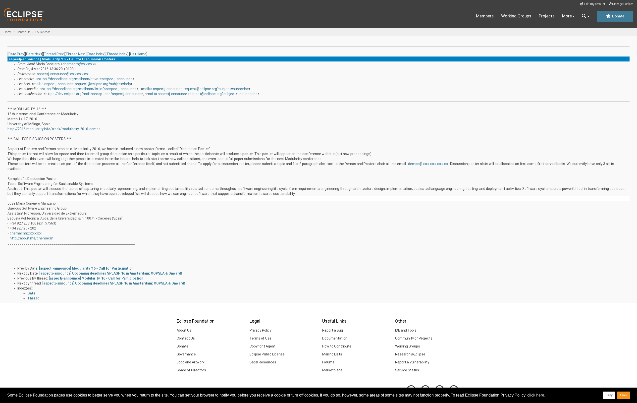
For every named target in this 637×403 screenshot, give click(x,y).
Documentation (334, 338)
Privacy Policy (260, 330)
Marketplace (332, 370)
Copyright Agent (262, 346)
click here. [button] (536, 395)
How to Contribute (336, 346)
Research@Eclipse (410, 354)
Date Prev (16, 54)
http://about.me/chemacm (31, 238)
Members (485, 15)
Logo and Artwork (191, 362)
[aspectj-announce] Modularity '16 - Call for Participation (86, 268)
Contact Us (186, 338)
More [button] (567, 15)
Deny (609, 395)
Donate (617, 16)
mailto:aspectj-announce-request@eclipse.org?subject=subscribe (195, 89)
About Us (184, 330)
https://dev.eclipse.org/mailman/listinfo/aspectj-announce (89, 89)
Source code (43, 32)
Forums (328, 362)
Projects (547, 15)
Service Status (407, 370)
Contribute (23, 32)
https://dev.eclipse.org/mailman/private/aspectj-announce (85, 79)
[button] (585, 16)
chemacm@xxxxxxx (78, 64)
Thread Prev (54, 54)
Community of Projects (413, 338)
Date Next (34, 54)
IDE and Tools (406, 330)
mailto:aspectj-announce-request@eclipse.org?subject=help (82, 84)
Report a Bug (332, 330)
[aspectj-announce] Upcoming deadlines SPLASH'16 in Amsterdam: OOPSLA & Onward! (110, 273)
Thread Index (116, 54)
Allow (623, 395)
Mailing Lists (332, 354)
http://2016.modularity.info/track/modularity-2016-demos (54, 129)
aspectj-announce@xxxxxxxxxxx (63, 74)
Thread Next (76, 54)
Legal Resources (263, 362)
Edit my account (594, 4)
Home (7, 32)
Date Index (96, 54)
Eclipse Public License (267, 354)
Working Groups (516, 15)
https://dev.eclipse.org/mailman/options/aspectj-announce (93, 94)
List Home (138, 54)
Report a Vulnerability (412, 362)
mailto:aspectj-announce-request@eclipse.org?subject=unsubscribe (202, 94)
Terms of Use (260, 338)
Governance (186, 354)
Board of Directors (191, 370)
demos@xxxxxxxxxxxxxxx (428, 164)
